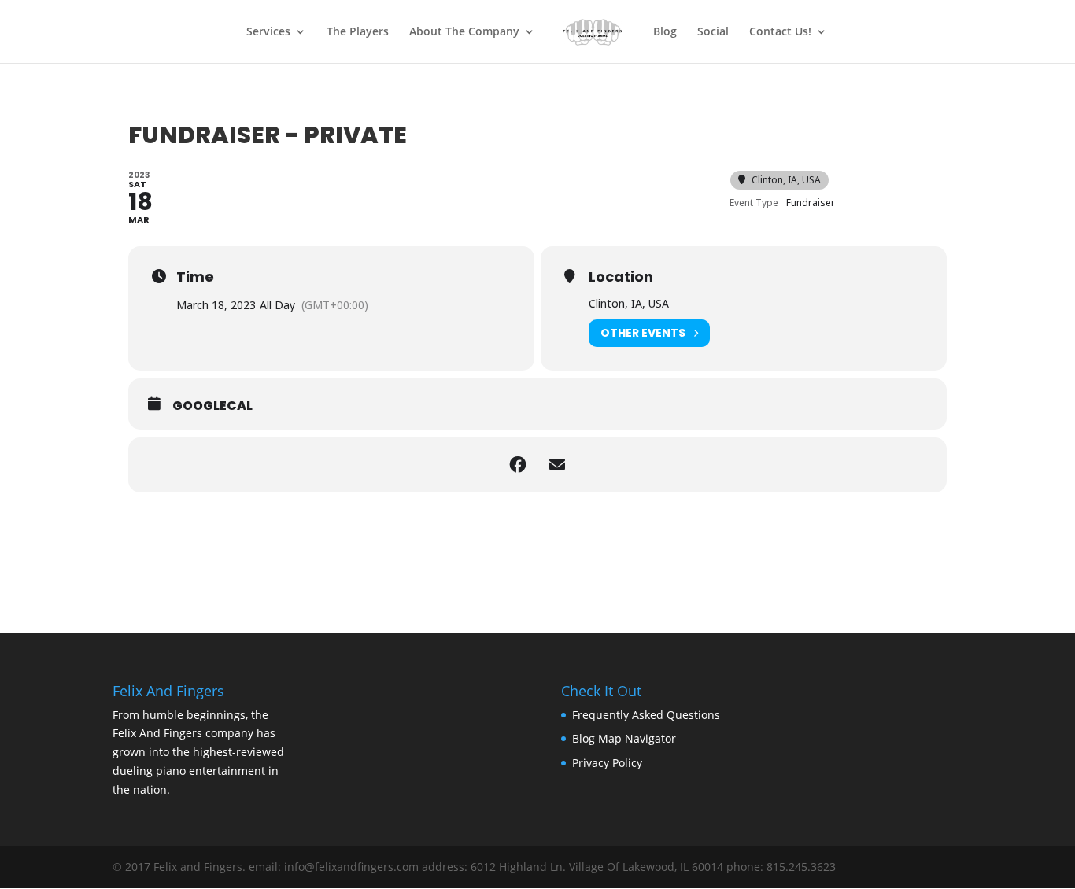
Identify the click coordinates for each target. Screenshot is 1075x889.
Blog (665, 32)
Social (713, 32)
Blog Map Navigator (624, 738)
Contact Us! (780, 32)
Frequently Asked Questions (646, 714)
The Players (358, 32)
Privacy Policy (607, 762)
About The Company (464, 32)
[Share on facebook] (518, 465)
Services (268, 32)
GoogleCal (212, 406)
